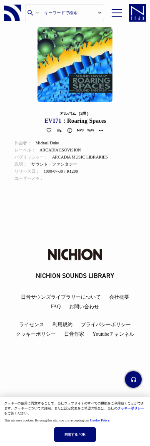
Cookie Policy (100, 420)
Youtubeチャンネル (113, 334)
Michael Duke (47, 143)
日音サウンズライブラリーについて (61, 297)
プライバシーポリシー (106, 324)
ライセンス (31, 324)
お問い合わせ (84, 307)
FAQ (56, 307)
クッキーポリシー (131, 408)
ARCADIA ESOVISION (60, 150)
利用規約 (62, 324)
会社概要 (119, 297)
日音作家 (74, 334)
